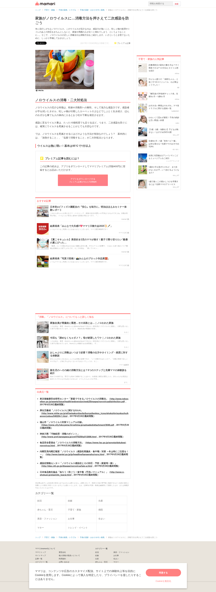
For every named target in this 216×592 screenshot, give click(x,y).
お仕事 (116, 555)
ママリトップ (40, 552)
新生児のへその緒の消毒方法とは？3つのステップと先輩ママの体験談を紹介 (88, 372)
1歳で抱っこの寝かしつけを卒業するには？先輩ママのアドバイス (163, 183)
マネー (116, 562)
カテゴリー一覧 (41, 562)
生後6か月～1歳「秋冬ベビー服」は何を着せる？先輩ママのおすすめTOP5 (164, 143)
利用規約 (62, 558)
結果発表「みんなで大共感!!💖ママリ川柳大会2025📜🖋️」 (81, 225)
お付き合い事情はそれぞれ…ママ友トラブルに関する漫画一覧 (164, 107)
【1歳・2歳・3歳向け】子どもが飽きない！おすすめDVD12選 (163, 131)
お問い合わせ (64, 562)
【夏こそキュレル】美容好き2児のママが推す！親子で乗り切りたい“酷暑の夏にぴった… (89, 241)
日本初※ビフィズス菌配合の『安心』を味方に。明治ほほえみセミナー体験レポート (88, 208)
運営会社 (62, 552)
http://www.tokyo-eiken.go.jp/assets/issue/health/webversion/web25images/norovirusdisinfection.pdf (84, 400)
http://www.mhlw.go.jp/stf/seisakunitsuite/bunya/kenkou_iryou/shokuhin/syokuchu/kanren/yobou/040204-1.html (84, 415)
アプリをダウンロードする (83, 180)
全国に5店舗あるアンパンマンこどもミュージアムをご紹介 (163, 157)
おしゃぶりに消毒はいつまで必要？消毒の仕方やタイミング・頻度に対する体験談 (89, 354)
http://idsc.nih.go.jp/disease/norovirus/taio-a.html (67, 466)
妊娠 (97, 555)
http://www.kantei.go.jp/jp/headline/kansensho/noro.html (75, 454)
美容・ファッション (121, 552)
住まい (116, 558)
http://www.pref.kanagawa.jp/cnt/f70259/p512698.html (69, 436)
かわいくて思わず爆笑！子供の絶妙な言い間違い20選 (164, 119)
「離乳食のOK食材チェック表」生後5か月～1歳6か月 (163, 95)
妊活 (97, 552)
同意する (163, 572)
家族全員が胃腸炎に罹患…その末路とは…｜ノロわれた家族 (82, 322)
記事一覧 (38, 558)
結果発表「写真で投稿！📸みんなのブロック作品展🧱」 (80, 258)
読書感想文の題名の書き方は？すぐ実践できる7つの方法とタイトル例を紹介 (164, 67)
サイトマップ (40, 555)
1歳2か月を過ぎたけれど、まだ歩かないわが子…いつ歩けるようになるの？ (164, 169)
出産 (97, 558)
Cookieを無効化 (163, 580)
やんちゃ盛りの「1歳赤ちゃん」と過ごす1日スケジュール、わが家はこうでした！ (163, 82)
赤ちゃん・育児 (101, 562)
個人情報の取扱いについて (69, 555)
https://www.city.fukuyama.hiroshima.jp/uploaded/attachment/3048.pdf (78, 424)
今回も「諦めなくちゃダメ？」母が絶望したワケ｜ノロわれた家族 (85, 337)
